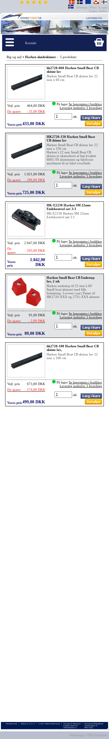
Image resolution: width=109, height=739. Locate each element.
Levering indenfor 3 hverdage (81, 108)
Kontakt (30, 43)
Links (93, 11)
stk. (76, 116)
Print (93, 7)
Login (103, 7)
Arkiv (103, 11)
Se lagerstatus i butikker (85, 104)
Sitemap (82, 7)
